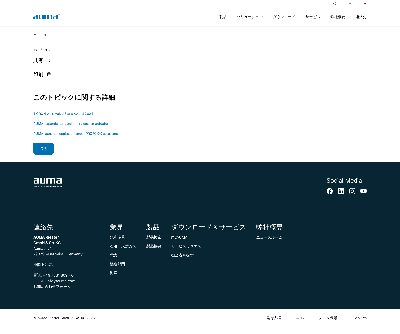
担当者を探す (182, 255)
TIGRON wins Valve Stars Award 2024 (63, 113)
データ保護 (328, 318)
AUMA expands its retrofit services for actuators (71, 123)
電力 (114, 255)
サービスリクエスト (188, 246)
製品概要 (153, 246)
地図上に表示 (44, 264)
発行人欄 (273, 318)
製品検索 (153, 237)
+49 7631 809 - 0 (58, 275)
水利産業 (117, 237)
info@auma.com (61, 281)
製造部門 (117, 264)
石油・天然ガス (123, 246)
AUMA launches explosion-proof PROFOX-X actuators (75, 133)
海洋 (114, 273)
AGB (300, 318)
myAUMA (179, 237)
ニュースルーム (269, 237)
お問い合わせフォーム (52, 286)
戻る (43, 149)
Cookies (359, 318)
